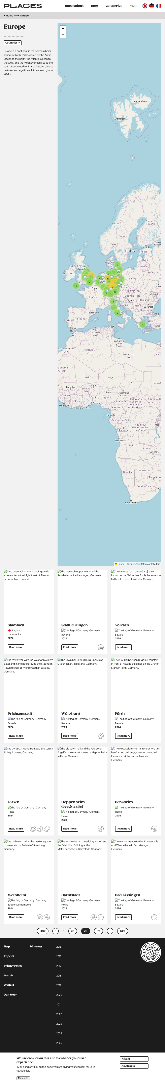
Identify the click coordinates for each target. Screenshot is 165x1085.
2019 (58, 985)
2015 (58, 946)
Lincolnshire (14, 634)
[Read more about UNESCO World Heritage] (47, 829)
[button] (117, 313)
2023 (59, 1023)
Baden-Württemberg (19, 904)
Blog (94, 6)
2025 (59, 1042)
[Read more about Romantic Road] (101, 736)
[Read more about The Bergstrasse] (40, 829)
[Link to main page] (23, 6)
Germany (94, 630)
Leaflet (121, 564)
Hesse (11, 811)
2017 (58, 965)
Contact (9, 985)
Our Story (10, 994)
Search (8, 975)
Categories (114, 6)
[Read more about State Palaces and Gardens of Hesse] (33, 829)
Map (133, 6)
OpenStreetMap (138, 564)
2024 (10, 638)
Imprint (9, 956)
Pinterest (36, 946)
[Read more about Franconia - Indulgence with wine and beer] (101, 647)
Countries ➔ (12, 42)
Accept (126, 1059)
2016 (58, 956)
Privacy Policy (13, 965)
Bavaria (65, 634)
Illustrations (74, 6)
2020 (59, 994)
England (17, 630)
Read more (16, 647)
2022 (59, 1014)
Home (9, 15)
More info (23, 1078)
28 (74, 931)
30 (100, 931)
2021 (58, 1004)
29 (87, 931)
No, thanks (128, 1066)
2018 (58, 975)
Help (7, 946)
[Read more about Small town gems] (40, 917)
